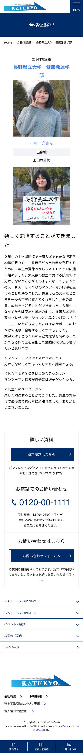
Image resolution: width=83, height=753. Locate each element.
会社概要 (10, 696)
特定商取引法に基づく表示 (22, 703)
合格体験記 (24, 42)
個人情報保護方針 (16, 711)
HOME (8, 42)
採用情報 (36, 696)
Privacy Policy (61, 726)
